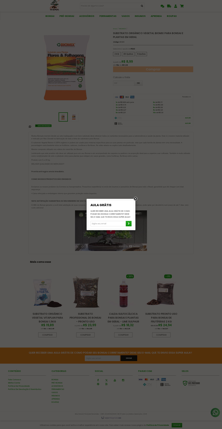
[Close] (135, 198)
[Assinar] (129, 223)
